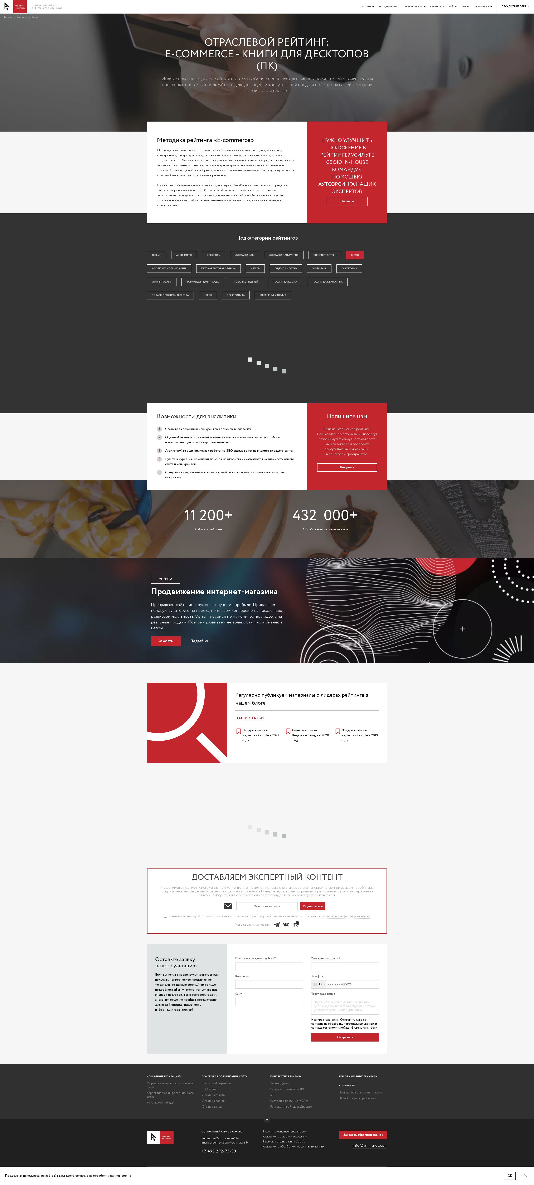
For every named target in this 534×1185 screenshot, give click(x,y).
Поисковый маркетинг (217, 1083)
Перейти (347, 201)
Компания (482, 6)
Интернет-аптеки (325, 255)
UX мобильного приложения (358, 1098)
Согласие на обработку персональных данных (293, 1147)
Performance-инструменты (358, 1076)
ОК (510, 1175)
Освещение (319, 268)
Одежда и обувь (286, 268)
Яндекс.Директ (280, 1083)
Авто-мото (184, 255)
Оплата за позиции (214, 1101)
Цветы (208, 295)
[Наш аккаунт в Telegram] (277, 925)
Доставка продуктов (283, 255)
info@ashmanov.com (370, 1145)
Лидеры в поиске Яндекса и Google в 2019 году (359, 735)
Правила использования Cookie (284, 1142)
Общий (156, 255)
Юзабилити (347, 1085)
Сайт (238, 994)
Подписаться (313, 906)
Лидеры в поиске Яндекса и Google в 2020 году (310, 735)
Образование (413, 6)
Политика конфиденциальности (284, 1132)
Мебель (255, 268)
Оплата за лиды (212, 1107)
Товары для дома (285, 282)
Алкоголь (213, 255)
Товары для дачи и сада (202, 282)
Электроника (236, 295)
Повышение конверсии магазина (360, 1093)
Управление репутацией (164, 1076)
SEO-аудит (209, 1089)
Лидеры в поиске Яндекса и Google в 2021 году (260, 735)
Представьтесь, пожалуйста (254, 958)
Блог (465, 6)
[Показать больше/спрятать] (267, 1120)
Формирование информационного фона (170, 1085)
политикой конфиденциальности (346, 916)
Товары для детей (246, 282)
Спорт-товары (161, 282)
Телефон (317, 976)
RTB (272, 1095)
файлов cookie (120, 1175)
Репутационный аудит (161, 1103)
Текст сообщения (323, 994)
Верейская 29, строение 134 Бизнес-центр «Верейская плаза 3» (225, 1140)
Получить (347, 467)
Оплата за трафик (213, 1095)
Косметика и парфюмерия (169, 268)
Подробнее (199, 641)
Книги (355, 255)
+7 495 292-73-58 (219, 1151)
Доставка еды (244, 255)
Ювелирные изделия (273, 295)
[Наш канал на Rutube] (295, 924)
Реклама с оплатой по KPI (287, 1089)
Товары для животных (327, 282)
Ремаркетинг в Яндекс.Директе (291, 1107)
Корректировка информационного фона (170, 1095)
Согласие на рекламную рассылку (285, 1137)
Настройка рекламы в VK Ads (289, 1101)
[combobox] (318, 984)
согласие (317, 1024)
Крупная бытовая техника (218, 268)
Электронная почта (325, 958)
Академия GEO (388, 6)
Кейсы (453, 6)
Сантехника (349, 268)
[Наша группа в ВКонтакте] (286, 925)
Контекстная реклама (286, 1076)
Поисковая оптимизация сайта (225, 1076)
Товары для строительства (170, 295)
